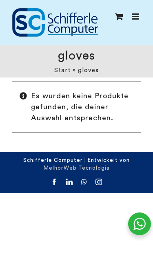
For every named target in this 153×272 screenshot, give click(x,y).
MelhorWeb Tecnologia (77, 167)
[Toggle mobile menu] (136, 16)
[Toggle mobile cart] (119, 16)
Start (62, 70)
